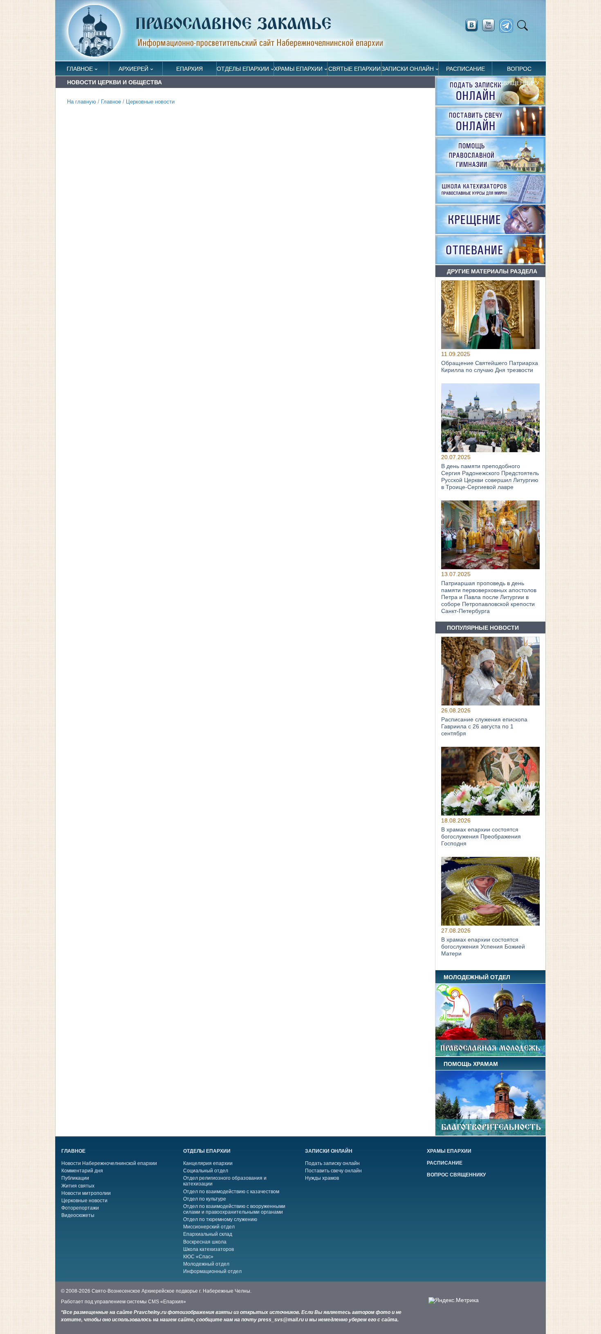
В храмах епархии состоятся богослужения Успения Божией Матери (483, 947)
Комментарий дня (82, 1171)
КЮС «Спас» (198, 1257)
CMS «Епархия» (167, 1302)
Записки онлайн (407, 68)
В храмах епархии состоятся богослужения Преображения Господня (481, 836)
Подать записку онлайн (332, 1163)
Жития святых (77, 1186)
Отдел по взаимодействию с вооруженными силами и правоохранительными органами (234, 1209)
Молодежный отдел (206, 1264)
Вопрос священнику (519, 70)
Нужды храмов (322, 1178)
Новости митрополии (86, 1193)
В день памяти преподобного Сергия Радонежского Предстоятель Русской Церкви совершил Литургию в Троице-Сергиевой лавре (490, 476)
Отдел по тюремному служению (220, 1219)
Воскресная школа (204, 1242)
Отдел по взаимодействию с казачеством (231, 1191)
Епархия (189, 68)
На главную (81, 102)
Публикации (75, 1178)
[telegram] (508, 26)
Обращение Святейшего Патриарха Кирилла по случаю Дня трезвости (489, 366)
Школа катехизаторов (208, 1249)
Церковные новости (150, 102)
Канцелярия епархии (208, 1163)
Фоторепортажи (80, 1208)
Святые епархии (354, 68)
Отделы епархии (243, 68)
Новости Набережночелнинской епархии (109, 1163)
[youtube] (490, 25)
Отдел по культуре (204, 1199)
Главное (80, 68)
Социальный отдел (205, 1171)
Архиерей (133, 68)
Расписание (465, 68)
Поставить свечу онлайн (333, 1171)
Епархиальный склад (207, 1234)
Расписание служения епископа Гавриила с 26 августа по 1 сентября (484, 726)
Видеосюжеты (77, 1215)
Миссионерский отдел (209, 1227)
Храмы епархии (298, 68)
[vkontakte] (471, 25)
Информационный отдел (212, 1271)
